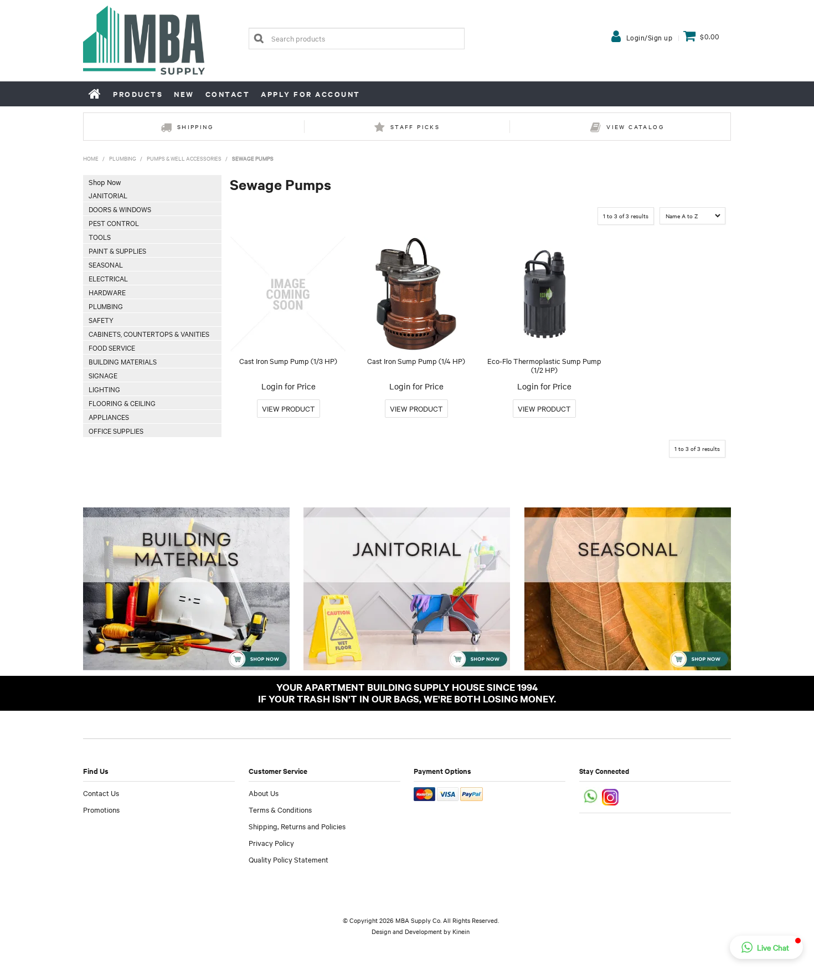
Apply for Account (310, 94)
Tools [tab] (100, 237)
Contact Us (101, 793)
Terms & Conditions (280, 809)
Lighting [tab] (104, 389)
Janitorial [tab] (108, 195)
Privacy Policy (271, 843)
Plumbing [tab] (106, 306)
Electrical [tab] (108, 278)
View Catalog (635, 126)
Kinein (461, 931)
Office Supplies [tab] (116, 430)
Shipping (195, 126)
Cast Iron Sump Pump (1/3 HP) (288, 361)
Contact (227, 94)
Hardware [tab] (107, 292)
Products (138, 94)
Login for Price (288, 386)
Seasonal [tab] (106, 264)
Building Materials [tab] (123, 361)
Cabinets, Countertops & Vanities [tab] (149, 333)
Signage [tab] (103, 375)
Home (95, 93)
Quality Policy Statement (288, 859)
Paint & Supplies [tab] (117, 250)
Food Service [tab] (112, 347)
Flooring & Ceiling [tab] (122, 403)
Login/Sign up (649, 37)
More (288, 408)
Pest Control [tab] (114, 223)
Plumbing (122, 158)
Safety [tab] (101, 320)
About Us (264, 793)
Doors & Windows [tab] (120, 209)
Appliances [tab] (109, 417)
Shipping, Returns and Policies (297, 826)
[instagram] (611, 796)
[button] (766, 947)
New (184, 94)
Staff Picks (415, 126)
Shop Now (105, 182)
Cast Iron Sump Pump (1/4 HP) (416, 361)
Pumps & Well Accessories (184, 158)
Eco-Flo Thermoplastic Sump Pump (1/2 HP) (544, 365)
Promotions (101, 809)
